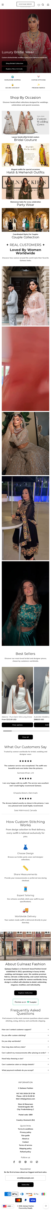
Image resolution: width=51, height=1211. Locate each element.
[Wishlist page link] (39, 5)
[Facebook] (14, 1162)
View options (17, 725)
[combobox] (8, 1206)
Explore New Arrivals (14, 69)
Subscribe (25, 1184)
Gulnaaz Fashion (11, 969)
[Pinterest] (25, 1162)
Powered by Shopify (25, 1208)
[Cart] (48, 4)
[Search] (42, 4)
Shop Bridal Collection (14, 63)
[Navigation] (2, 4)
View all (25, 737)
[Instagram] (19, 1162)
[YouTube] (31, 1162)
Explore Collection (25, 993)
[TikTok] (36, 1162)
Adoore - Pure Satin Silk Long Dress (17, 717)
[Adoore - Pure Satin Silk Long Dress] (17, 690)
